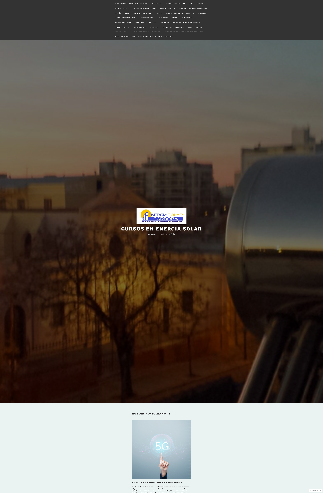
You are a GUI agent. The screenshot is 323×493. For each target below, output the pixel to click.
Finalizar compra (139, 27)
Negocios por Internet (123, 22)
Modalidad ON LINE (122, 36)
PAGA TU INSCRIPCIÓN (167, 8)
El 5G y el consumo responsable (157, 482)
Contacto (175, 18)
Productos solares (146, 18)
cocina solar (154, 27)
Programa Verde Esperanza (125, 18)
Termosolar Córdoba (122, 32)
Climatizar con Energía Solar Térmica (193, 8)
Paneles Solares (188, 18)
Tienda (117, 27)
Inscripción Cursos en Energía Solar (179, 3)
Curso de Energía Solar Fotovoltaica (148, 32)
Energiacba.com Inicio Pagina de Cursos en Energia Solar (153, 36)
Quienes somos (162, 18)
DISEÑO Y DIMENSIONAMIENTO (173, 27)
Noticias (199, 27)
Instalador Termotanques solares (144, 8)
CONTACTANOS (202, 13)
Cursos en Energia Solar (161, 229)
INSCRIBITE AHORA (121, 8)
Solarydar (200, 3)
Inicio (190, 27)
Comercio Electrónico (142, 13)
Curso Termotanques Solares (146, 22)
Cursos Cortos (120, 3)
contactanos (156, 3)
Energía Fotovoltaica (122, 13)
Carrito (126, 27)
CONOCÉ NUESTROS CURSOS (138, 3)
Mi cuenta (158, 13)
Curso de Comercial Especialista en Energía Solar (184, 32)
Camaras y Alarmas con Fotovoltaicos (180, 13)
